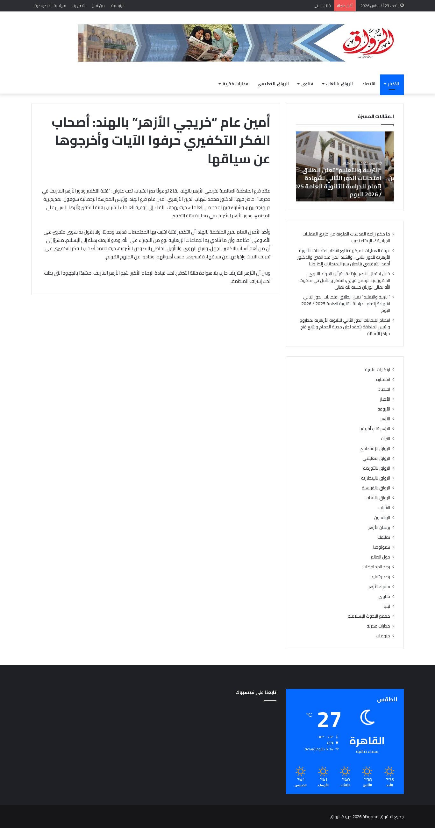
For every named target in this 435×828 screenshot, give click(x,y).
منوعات (383, 636)
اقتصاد (368, 84)
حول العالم (380, 557)
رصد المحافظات (376, 567)
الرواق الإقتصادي (375, 448)
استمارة (383, 379)
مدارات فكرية (235, 84)
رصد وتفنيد (380, 576)
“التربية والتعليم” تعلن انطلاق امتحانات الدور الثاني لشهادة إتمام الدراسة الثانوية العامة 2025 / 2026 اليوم (345, 182)
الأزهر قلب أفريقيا (375, 428)
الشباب (384, 507)
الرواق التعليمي (273, 84)
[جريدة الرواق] (241, 43)
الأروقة (383, 409)
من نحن (98, 5)
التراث (385, 438)
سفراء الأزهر (379, 586)
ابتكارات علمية (377, 369)
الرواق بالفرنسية (376, 488)
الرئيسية (118, 5)
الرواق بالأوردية (376, 468)
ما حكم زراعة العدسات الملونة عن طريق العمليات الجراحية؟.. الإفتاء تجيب (346, 237)
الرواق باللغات (339, 84)
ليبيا (387, 606)
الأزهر (385, 419)
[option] (345, 166)
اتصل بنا (79, 5)
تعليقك (383, 537)
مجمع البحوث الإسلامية (369, 616)
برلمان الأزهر (379, 527)
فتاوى (307, 84)
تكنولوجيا (381, 547)
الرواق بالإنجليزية (375, 478)
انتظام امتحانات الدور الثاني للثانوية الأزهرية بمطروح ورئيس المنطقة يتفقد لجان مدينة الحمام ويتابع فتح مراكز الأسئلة (345, 327)
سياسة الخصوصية (50, 5)
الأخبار (393, 84)
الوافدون (382, 517)
